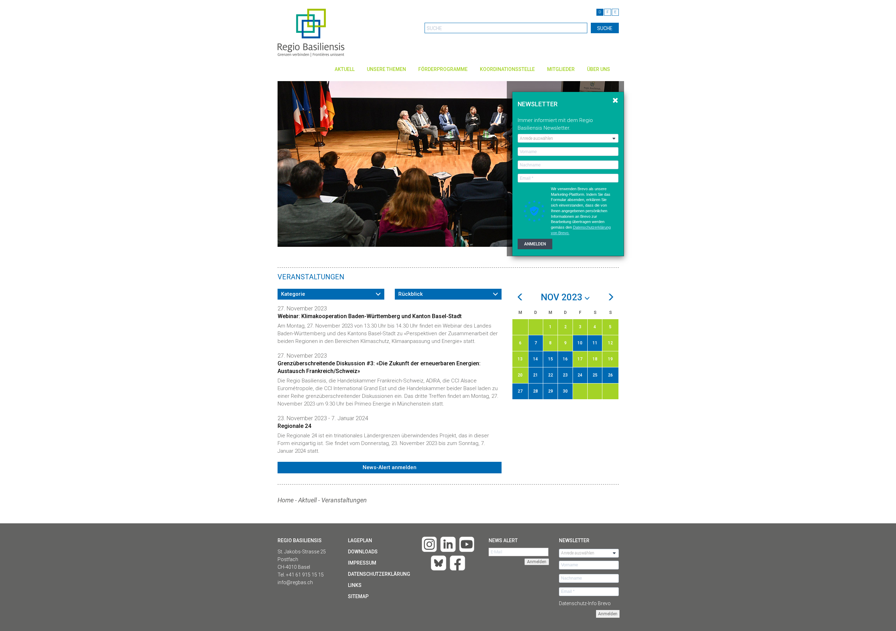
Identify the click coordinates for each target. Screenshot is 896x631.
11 (595, 342)
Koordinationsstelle (507, 69)
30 (565, 391)
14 (535, 359)
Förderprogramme (443, 69)
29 (550, 391)
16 (565, 359)
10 (580, 342)
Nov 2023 (562, 297)
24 (580, 375)
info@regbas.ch (295, 582)
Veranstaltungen (344, 500)
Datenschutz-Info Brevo (585, 603)
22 (550, 375)
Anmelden (607, 613)
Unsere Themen (386, 69)
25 (595, 375)
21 (535, 375)
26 (610, 375)
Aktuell (345, 69)
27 (520, 391)
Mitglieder (561, 69)
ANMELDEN (535, 244)
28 (535, 391)
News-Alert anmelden (389, 467)
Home (286, 500)
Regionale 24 (294, 426)
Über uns (598, 69)
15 (550, 359)
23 (565, 375)
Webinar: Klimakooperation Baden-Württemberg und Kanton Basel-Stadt (370, 316)
